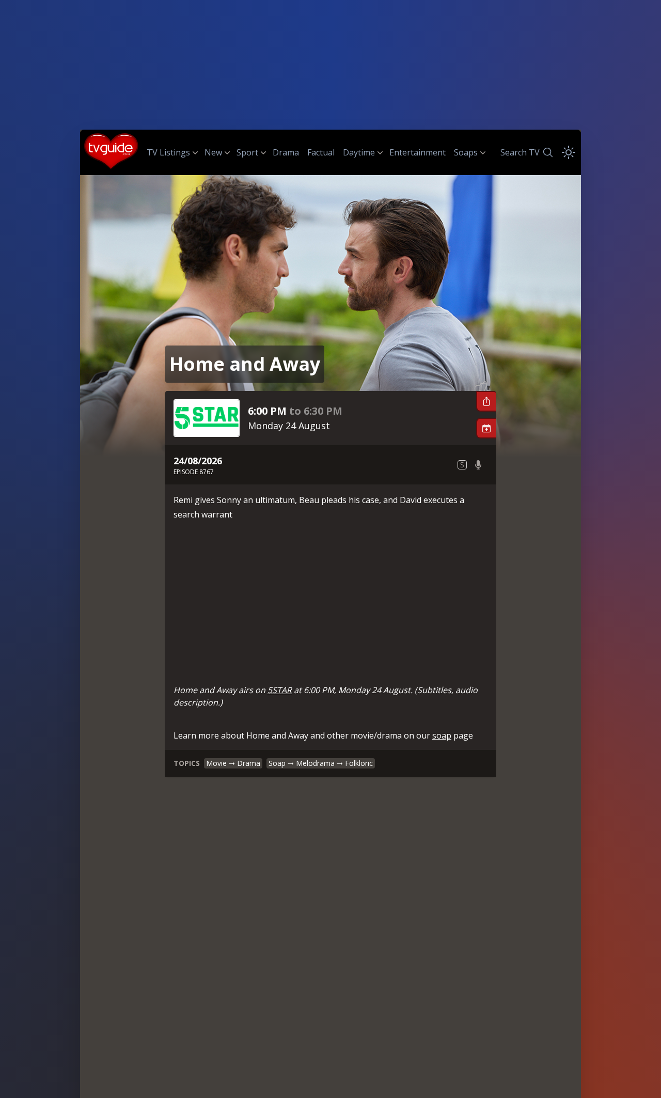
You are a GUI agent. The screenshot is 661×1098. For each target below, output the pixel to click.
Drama (286, 152)
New (213, 152)
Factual (321, 152)
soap (441, 735)
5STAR (279, 690)
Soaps (466, 152)
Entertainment (417, 152)
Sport (247, 152)
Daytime (359, 152)
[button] (486, 401)
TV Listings (168, 152)
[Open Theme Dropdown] (568, 152)
